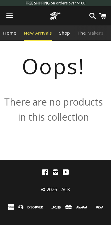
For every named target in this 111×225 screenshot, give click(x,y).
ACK (65, 189)
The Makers (90, 33)
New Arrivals (38, 33)
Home (10, 33)
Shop (64, 33)
